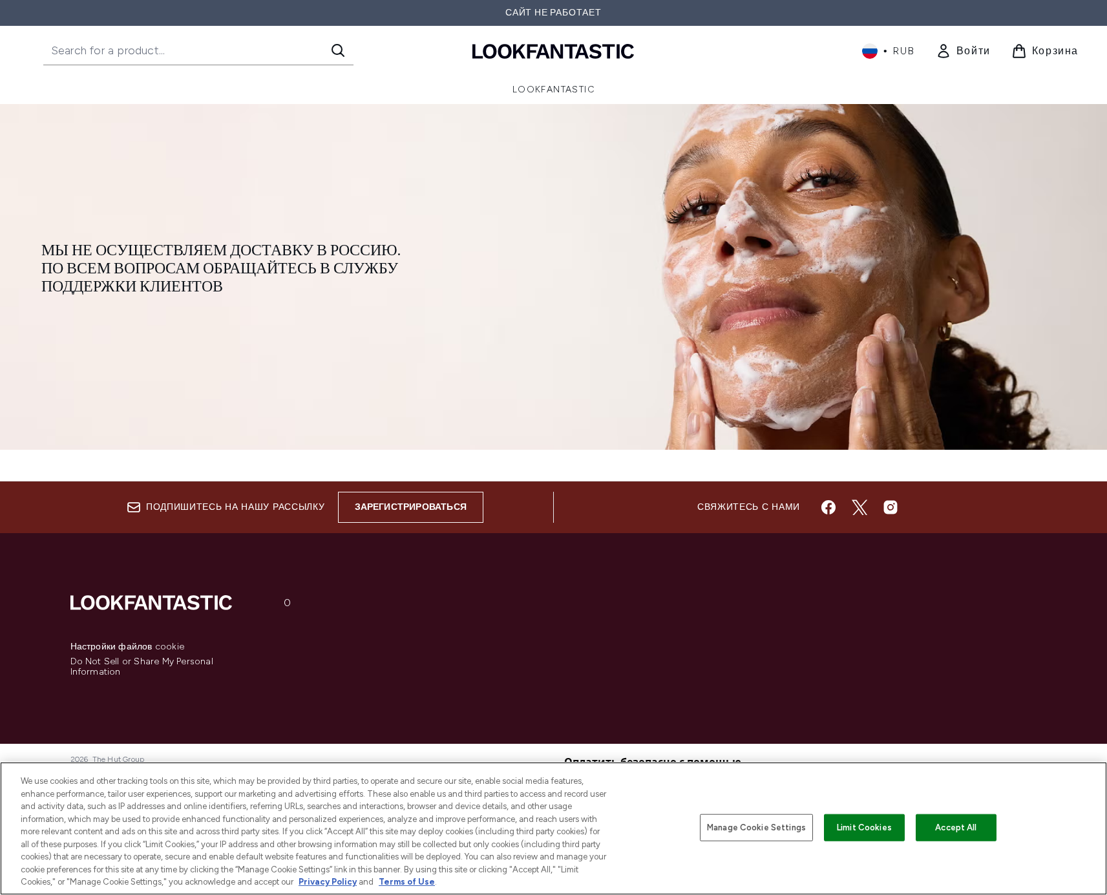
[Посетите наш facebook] (828, 507)
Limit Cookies (864, 827)
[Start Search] (338, 50)
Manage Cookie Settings (756, 827)
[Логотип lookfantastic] (553, 51)
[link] (963, 51)
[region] (553, 828)
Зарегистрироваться (411, 506)
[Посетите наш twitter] (859, 507)
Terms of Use (407, 882)
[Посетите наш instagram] (890, 507)
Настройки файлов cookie (127, 647)
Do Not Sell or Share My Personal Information (141, 667)
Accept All (955, 827)
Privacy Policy (328, 882)
